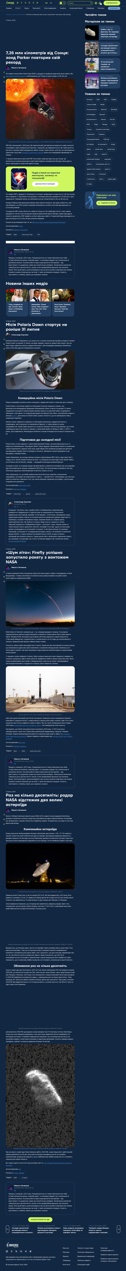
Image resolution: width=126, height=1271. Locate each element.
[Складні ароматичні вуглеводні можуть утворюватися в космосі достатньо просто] (92, 49)
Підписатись (108, 203)
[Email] (15, 254)
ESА (98, 99)
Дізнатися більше (45, 184)
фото (101, 179)
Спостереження (50, 8)
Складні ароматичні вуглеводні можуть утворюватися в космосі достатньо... (109, 49)
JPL (20, 1169)
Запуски (16, 489)
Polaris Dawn (17, 494)
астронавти (102, 144)
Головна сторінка (12, 14)
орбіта (89, 164)
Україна (63, 8)
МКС (88, 124)
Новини (9, 8)
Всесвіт (102, 114)
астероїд (24, 1177)
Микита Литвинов (18, 68)
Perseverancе (92, 109)
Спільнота (112, 3)
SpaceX (28, 494)
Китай (112, 119)
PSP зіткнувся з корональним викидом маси (48, 222)
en (51, 3)
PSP (38, 234)
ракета (107, 169)
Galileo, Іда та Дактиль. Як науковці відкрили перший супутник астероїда (110, 33)
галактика (111, 149)
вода (113, 144)
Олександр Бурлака (19, 335)
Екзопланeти (92, 119)
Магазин (101, 8)
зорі (95, 154)
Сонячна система (102, 129)
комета (104, 154)
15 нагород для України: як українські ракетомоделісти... (109, 65)
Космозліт (114, 8)
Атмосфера (91, 114)
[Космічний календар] (96, 3)
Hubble (113, 99)
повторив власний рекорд (16, 76)
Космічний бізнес (76, 8)
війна (89, 149)
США (113, 124)
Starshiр (114, 109)
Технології (36, 8)
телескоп (102, 174)
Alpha (15, 751)
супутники (91, 174)
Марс (96, 124)
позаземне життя (102, 164)
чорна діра (112, 179)
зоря (88, 154)
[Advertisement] (40, 38)
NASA (21, 226)
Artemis (89, 99)
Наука (26, 8)
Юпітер (106, 139)
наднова (107, 159)
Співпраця (90, 8)
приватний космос (40, 494)
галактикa (99, 149)
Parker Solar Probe (27, 234)
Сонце (89, 129)
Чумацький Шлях (93, 139)
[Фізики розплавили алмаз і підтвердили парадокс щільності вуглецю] (92, 81)
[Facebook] (18, 507)
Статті (18, 8)
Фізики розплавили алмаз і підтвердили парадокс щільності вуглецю (109, 81)
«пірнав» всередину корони (32, 152)
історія (89, 184)
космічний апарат (93, 159)
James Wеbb (91, 104)
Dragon (14, 416)
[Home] (10, 3)
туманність (91, 179)
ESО (105, 99)
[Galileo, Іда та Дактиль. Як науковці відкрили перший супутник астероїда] (92, 32)
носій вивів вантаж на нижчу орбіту (27, 725)
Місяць (104, 124)
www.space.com (24, 485)
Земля (103, 119)
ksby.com (22, 742)
